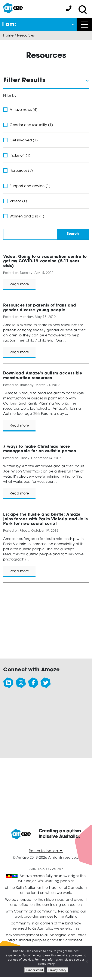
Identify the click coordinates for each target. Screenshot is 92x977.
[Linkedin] (8, 683)
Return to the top (44, 851)
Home (8, 35)
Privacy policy (57, 970)
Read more (19, 284)
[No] (87, 961)
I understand (34, 970)
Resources (26, 35)
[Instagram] (21, 683)
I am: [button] (9, 24)
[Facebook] (33, 683)
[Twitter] (45, 683)
